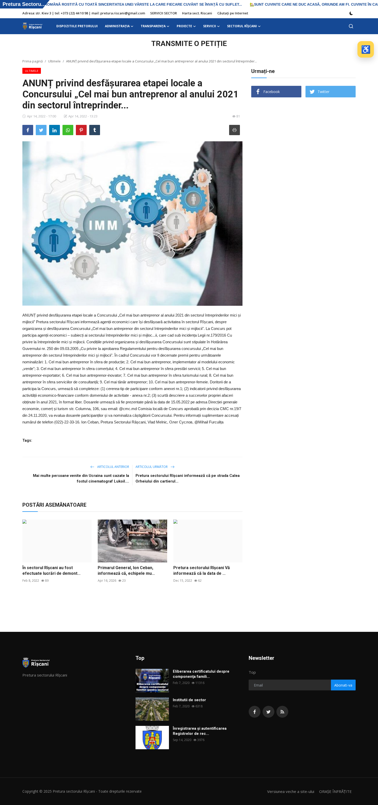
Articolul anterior (112, 467)
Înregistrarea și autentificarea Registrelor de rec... (200, 731)
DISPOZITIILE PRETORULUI (77, 26)
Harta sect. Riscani (197, 13)
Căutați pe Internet (232, 13)
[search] (351, 26)
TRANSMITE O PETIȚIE (189, 43)
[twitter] (268, 712)
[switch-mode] (351, 13)
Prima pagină (32, 61)
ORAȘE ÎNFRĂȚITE (335, 791)
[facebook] (254, 712)
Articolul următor (152, 467)
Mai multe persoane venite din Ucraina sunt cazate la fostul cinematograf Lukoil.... (81, 478)
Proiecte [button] (184, 26)
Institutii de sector (189, 700)
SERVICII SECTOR (163, 13)
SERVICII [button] (209, 26)
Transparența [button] (153, 26)
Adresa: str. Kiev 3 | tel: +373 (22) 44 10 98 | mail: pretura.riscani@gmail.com (83, 13)
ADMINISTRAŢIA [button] (117, 26)
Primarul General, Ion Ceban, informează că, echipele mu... (126, 570)
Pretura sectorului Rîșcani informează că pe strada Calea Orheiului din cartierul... (188, 478)
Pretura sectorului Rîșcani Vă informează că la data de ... (201, 570)
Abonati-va (343, 685)
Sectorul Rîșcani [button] (242, 26)
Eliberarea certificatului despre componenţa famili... (201, 674)
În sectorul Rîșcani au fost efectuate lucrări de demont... (51, 570)
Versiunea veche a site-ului (290, 791)
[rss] (282, 712)
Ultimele (54, 61)
